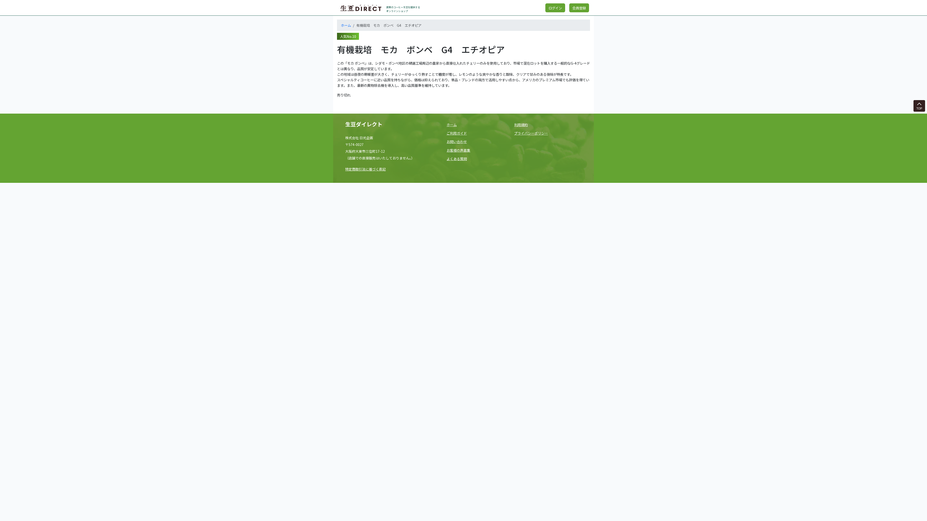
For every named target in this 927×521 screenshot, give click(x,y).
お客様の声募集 (458, 150)
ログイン (555, 7)
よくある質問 (457, 158)
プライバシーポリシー (531, 133)
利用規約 (521, 124)
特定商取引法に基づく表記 (365, 169)
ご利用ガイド (457, 133)
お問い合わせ (457, 141)
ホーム (346, 25)
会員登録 (579, 7)
